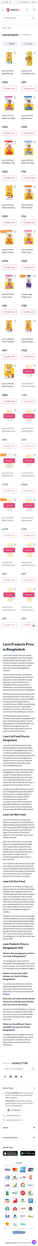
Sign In (33, 2)
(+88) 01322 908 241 (13, 1116)
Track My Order (24, 2)
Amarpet (6, 994)
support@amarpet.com (14, 1120)
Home (4, 28)
